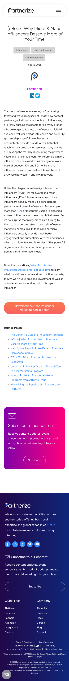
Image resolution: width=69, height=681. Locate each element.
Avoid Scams (35, 649)
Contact (41, 632)
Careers (41, 622)
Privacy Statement (46, 642)
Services (10, 613)
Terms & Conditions (25, 642)
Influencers (22, 50)
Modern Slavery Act (53, 649)
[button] (34, 308)
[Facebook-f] (8, 544)
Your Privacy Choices (24, 646)
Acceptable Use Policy (16, 649)
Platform (10, 608)
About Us (42, 608)
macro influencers (43, 50)
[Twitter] (30, 544)
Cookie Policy (49, 646)
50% (19, 210)
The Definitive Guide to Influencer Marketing (36, 334)
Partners (9, 617)
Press (40, 617)
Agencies (10, 622)
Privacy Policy (51, 654)
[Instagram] (22, 544)
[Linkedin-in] (15, 544)
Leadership (43, 613)
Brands (9, 632)
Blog (39, 627)
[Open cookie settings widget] (6, 674)
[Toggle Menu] (58, 10)
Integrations (11, 627)
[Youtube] (37, 544)
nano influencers (34, 57)
